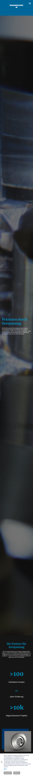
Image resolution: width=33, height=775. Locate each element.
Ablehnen (16, 773)
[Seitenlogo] (16, 10)
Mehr (5, 769)
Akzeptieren (7, 773)
